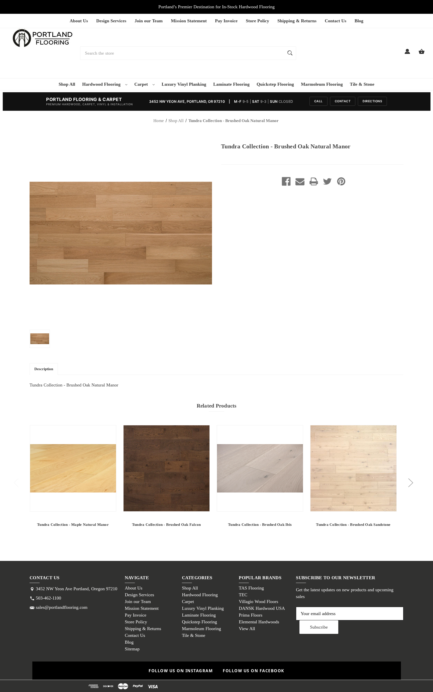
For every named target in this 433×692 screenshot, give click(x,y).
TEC (243, 594)
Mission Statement (189, 20)
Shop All (67, 84)
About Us (79, 20)
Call (318, 101)
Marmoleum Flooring (322, 84)
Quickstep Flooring (275, 84)
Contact (343, 101)
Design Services (111, 20)
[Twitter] (327, 181)
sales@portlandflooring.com (61, 607)
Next (410, 482)
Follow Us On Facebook (253, 670)
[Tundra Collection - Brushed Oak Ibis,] (260, 468)
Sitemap (132, 648)
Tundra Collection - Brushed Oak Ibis (260, 525)
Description (43, 369)
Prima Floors (250, 615)
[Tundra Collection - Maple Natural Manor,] (73, 468)
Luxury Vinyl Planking (184, 84)
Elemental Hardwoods (259, 621)
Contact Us (335, 20)
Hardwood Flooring (102, 84)
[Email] (299, 181)
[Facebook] (286, 181)
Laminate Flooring (231, 84)
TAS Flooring (251, 587)
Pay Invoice (226, 20)
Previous (16, 482)
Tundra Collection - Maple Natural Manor (73, 525)
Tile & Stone (362, 84)
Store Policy (257, 20)
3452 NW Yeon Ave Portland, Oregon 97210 (76, 588)
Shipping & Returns (296, 20)
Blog (359, 20)
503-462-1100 (48, 598)
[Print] (313, 181)
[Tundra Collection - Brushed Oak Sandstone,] (353, 468)
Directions (372, 101)
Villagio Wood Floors (258, 601)
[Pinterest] (341, 181)
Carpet (141, 84)
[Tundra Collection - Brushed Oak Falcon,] (166, 468)
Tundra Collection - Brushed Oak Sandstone (353, 525)
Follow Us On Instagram (181, 670)
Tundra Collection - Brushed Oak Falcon (166, 525)
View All (247, 628)
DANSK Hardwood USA (262, 608)
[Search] (290, 53)
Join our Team (149, 20)
